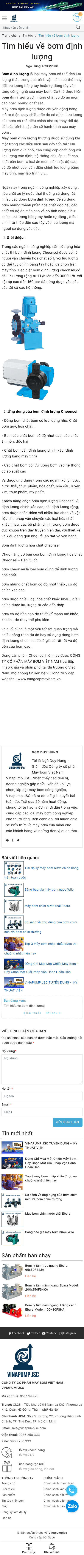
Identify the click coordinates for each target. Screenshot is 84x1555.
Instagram (69, 1333)
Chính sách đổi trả (56, 1495)
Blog (5, 1506)
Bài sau (52, 1013)
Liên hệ (6, 1518)
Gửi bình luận (67, 1122)
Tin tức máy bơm (13, 1500)
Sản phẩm (8, 1495)
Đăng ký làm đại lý (14, 1512)
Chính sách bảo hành (58, 1500)
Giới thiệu (8, 1489)
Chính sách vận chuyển (59, 1489)
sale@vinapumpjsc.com (28, 1428)
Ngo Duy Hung (45, 752)
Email (6, 1104)
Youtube (51, 1333)
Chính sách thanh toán (59, 1483)
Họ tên (7, 1088)
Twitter (35, 1333)
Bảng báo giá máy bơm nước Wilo (49, 889)
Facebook (18, 1333)
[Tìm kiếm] (78, 27)
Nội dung (9, 1051)
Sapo (51, 1537)
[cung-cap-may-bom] (42, 5)
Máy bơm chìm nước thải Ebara (47, 906)
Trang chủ (8, 1483)
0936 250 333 (29, 1435)
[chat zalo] (72, 1507)
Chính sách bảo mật (57, 1506)
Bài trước (34, 1013)
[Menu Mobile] (4, 17)
